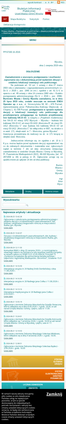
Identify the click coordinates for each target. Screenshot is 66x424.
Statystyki (34, 19)
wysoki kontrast (34, 2)
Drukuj (28, 191)
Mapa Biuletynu (18, 19)
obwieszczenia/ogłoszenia (52, 31)
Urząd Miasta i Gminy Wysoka (29, 13)
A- (46, 3)
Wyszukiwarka (11, 200)
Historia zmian (51, 191)
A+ (52, 2)
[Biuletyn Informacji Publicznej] (54, 15)
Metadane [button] (9, 191)
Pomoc (46, 19)
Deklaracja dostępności (14, 24)
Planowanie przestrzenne (27, 31)
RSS (62, 2)
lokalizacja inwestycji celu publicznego (20, 33)
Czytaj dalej (8, 228)
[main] (33, 118)
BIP (5, 19)
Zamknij (54, 394)
